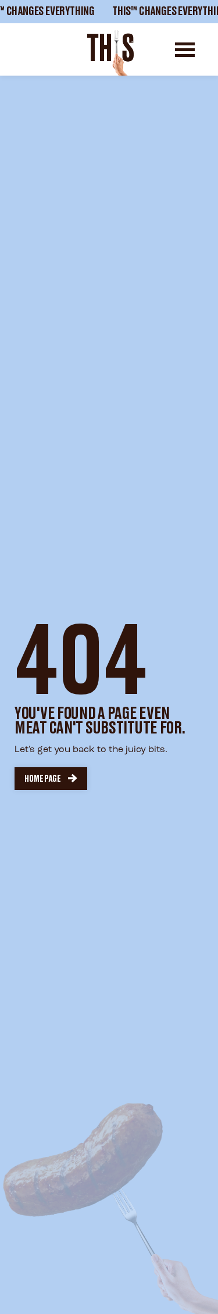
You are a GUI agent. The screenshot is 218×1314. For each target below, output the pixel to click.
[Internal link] (110, 53)
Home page (42, 779)
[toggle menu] (185, 49)
